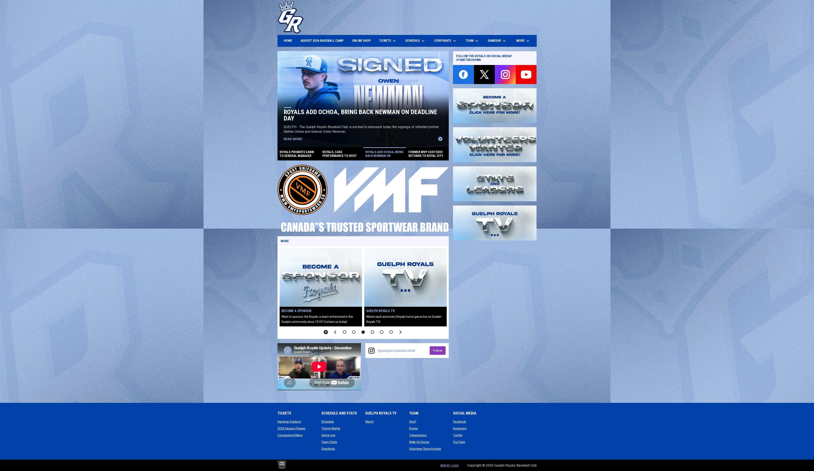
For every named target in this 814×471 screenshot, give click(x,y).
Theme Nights (330, 428)
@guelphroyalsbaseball (396, 351)
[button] (344, 332)
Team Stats (329, 442)
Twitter (458, 435)
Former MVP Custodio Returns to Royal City (351, 118)
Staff (412, 421)
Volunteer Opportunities (388, 311)
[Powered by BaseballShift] (281, 465)
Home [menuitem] (288, 41)
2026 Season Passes (291, 428)
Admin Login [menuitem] (449, 465)
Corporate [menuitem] (445, 40)
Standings (328, 448)
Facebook (459, 421)
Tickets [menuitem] (388, 40)
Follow (439, 350)
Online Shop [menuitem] (363, 41)
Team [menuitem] (472, 40)
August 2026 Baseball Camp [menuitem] (324, 41)
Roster (413, 428)
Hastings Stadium (289, 421)
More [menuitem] (523, 40)
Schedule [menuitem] (415, 40)
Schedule (327, 421)
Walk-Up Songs (419, 442)
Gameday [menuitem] (497, 40)
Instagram (460, 428)
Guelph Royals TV (297, 311)
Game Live (328, 435)
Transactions (418, 435)
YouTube (459, 442)
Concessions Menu (290, 435)
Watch (369, 421)
